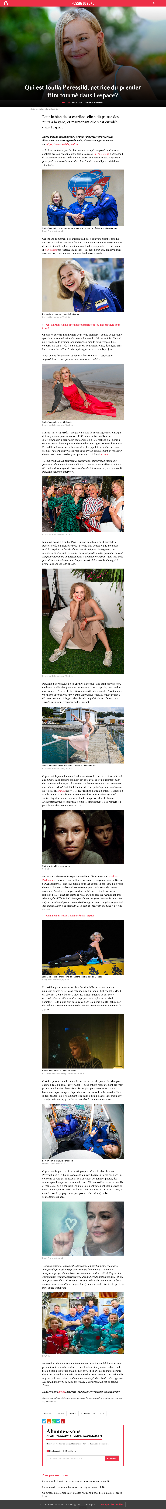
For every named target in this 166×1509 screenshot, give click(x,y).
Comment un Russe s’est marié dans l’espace (70, 916)
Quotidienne (71, 1451)
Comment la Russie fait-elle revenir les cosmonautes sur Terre (77, 1481)
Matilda (61, 791)
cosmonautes (88, 1413)
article (61, 1392)
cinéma (60, 1413)
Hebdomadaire (55, 1451)
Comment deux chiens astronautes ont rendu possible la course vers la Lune (82, 1495)
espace (104, 454)
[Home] (6, 3)
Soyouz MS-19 (101, 154)
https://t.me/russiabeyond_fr (62, 144)
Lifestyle (65, 102)
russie (47, 1413)
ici (75, 1504)
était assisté (50, 250)
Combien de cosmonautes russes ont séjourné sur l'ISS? (73, 1487)
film (102, 1413)
